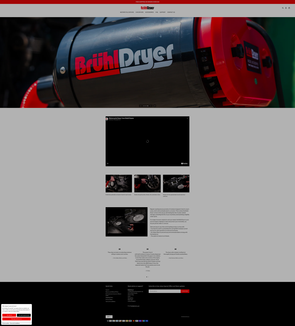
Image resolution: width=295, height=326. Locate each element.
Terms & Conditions (15, 323)
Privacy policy (5, 323)
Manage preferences (16, 319)
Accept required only (24, 315)
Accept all (9, 315)
